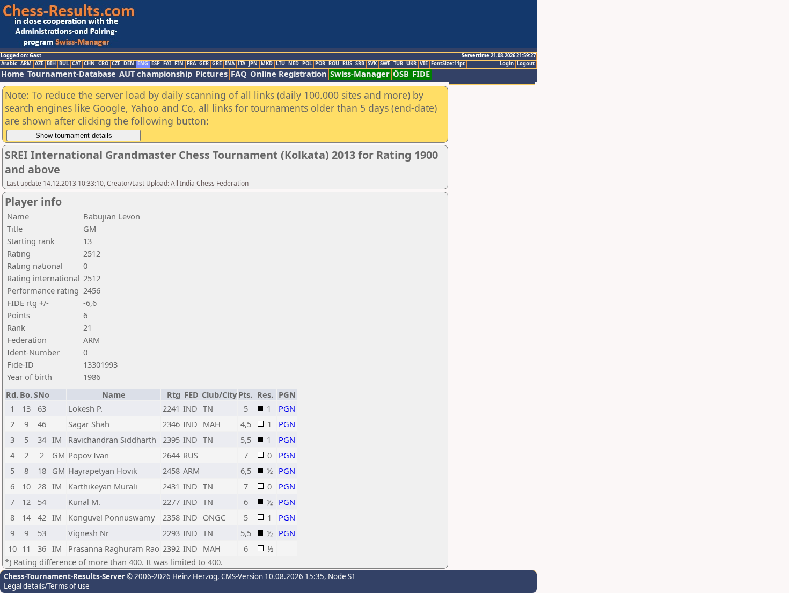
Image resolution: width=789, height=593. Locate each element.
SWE (385, 64)
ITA (241, 64)
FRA (191, 64)
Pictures (211, 74)
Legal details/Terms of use (47, 586)
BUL (64, 64)
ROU (333, 64)
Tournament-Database (71, 74)
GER (204, 64)
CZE (116, 64)
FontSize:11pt (448, 64)
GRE (217, 64)
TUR (398, 64)
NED (293, 64)
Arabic (9, 64)
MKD (267, 64)
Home (12, 74)
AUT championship (155, 74)
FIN (179, 64)
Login (507, 64)
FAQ (239, 74)
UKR (411, 64)
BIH (51, 64)
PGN (287, 408)
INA (230, 64)
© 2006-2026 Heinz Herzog (171, 576)
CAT (76, 64)
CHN (89, 64)
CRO (103, 64)
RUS (347, 64)
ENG (142, 64)
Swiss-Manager (360, 74)
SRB (359, 64)
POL (307, 64)
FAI (167, 64)
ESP (155, 64)
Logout (526, 64)
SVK (372, 64)
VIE (424, 64)
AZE (39, 64)
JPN (253, 64)
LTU (280, 64)
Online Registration (288, 74)
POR (320, 64)
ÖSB (401, 74)
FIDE (421, 74)
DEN (128, 64)
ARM (26, 64)
